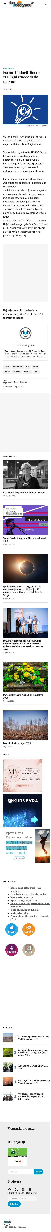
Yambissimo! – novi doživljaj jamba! (28, 894)
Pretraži (38, 1172)
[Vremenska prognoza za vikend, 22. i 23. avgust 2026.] (8, 1037)
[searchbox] (21, 1171)
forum (35, 366)
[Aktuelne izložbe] (28, 949)
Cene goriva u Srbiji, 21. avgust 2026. (33, 1067)
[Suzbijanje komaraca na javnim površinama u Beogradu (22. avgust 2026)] (8, 1052)
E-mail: (34, 1193)
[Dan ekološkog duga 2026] (25, 725)
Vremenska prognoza (21, 897)
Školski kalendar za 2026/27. (24, 910)
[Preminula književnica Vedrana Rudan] (25, 474)
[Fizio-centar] (27, 845)
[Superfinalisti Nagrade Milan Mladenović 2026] (25, 520)
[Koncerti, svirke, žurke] (11, 949)
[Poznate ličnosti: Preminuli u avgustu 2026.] (25, 677)
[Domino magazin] (17, 1161)
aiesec (7, 366)
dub (27, 366)
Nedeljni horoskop (19, 913)
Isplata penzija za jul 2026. (23, 900)
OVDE (40, 314)
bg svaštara (17, 366)
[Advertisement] (25, 34)
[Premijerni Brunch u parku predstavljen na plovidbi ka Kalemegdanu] (8, 1096)
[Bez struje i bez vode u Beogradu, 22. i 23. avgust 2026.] (8, 1081)
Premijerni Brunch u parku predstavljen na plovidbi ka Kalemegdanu (31, 1096)
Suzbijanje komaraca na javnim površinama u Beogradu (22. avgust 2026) (33, 1052)
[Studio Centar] (17, 1152)
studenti (27, 371)
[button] (4, 3)
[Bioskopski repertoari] (11, 929)
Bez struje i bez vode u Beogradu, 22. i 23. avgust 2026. (34, 1082)
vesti (36, 371)
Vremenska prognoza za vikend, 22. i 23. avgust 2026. (33, 1038)
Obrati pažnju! (9, 68)
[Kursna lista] (22, 775)
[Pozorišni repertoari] (28, 929)
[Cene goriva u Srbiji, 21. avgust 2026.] (8, 1067)
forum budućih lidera (12, 371)
